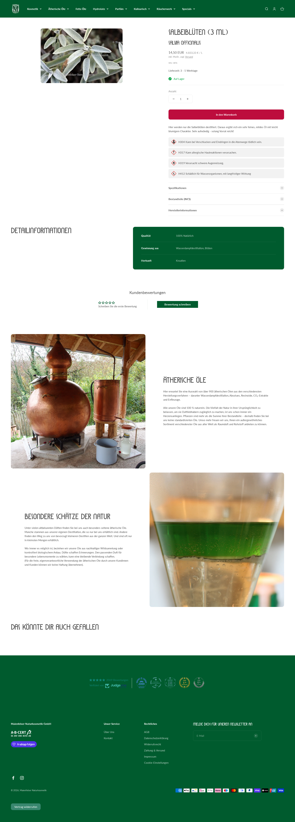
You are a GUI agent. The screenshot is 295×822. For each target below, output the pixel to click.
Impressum (150, 756)
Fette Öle (81, 8)
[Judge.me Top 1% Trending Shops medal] (184, 682)
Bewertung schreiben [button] (177, 304)
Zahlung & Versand (154, 750)
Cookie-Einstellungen (156, 762)
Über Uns (109, 731)
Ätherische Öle (56, 8)
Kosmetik (32, 8)
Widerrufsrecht (152, 744)
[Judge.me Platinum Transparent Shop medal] (155, 682)
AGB (146, 731)
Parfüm (119, 8)
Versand (189, 56)
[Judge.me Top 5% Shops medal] (198, 682)
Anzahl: (172, 91)
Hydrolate (99, 8)
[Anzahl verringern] (174, 99)
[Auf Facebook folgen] (13, 778)
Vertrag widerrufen (25, 806)
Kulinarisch (140, 8)
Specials (187, 8)
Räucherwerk (164, 8)
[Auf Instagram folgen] (22, 778)
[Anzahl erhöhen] (188, 99)
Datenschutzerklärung (156, 738)
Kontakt (108, 738)
